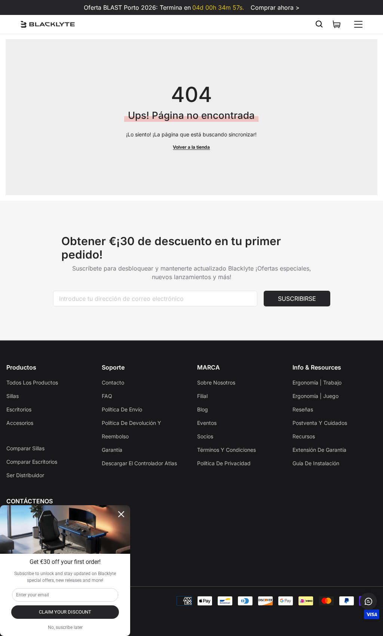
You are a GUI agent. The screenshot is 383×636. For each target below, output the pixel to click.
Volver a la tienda (191, 147)
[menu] (358, 24)
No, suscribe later (65, 627)
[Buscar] (319, 24)
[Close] (121, 514)
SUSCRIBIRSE (297, 298)
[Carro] (337, 24)
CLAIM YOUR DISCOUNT (65, 612)
